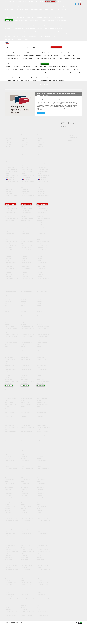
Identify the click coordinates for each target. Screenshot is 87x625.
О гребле (47, 6)
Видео (42, 36)
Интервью (8, 197)
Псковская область (54, 28)
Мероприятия (60, 17)
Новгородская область (9, 28)
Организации (63, 9)
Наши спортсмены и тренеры (11, 427)
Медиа (26, 20)
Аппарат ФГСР (9, 146)
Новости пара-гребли (16, 6)
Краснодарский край (21, 17)
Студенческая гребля (36, 4)
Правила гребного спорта (11, 342)
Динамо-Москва (9, 222)
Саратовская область (25, 33)
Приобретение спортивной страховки (51, 25)
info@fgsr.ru (71, 138)
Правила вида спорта (10, 165)
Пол (7, 423)
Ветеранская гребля (26, 4)
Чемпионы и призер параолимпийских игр (9, 411)
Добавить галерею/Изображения (10, 484)
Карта (60, 28)
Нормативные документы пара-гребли (28, 12)
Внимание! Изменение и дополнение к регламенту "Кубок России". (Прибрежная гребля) (56, 99)
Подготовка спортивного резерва (11, 172)
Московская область (9, 425)
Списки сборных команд (11, 169)
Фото (39, 36)
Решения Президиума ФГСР (12, 175)
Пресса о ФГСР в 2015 (11, 249)
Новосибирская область (19, 28)
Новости (41, 1)
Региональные (9, 193)
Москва (6, 408)
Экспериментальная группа (58, 4)
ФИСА (7, 140)
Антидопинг (44, 4)
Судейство (25, 1)
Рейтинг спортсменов (10, 210)
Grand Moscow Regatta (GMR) (10, 39)
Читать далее (41, 112)
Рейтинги (18, 14)
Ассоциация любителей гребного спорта (13, 4)
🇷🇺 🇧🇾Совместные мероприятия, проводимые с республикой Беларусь (12, 181)
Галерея (16, 31)
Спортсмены (65, 6)
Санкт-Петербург (34, 33)
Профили (8, 418)
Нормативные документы (11, 163)
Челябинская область (32, 36)
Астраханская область (25, 6)
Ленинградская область (19, 20)
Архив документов (10, 177)
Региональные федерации (12, 148)
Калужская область (48, 14)
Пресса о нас (7, 6)
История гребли (9, 266)
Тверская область (8, 36)
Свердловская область (58, 33)
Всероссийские (9, 189)
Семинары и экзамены (11, 158)
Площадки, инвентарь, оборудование (61, 14)
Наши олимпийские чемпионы (10, 269)
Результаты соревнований (10, 17)
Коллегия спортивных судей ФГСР (12, 153)
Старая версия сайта (21, 25)
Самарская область (48, 33)
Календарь (12, 12)
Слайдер (29, 14)
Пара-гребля (39, 25)
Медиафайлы (16, 33)
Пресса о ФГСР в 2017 (11, 245)
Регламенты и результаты (10, 25)
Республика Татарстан (51, 31)
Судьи (6, 1)
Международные (9, 191)
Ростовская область (8, 33)
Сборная (59, 1)
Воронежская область (19, 9)
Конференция (9, 142)
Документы (31, 1)
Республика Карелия (9, 31)
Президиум (57, 9)
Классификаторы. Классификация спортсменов (46, 17)
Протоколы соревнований (35, 20)
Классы (7, 420)
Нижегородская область (31, 25)
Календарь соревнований (61, 20)
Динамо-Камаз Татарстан (11, 224)
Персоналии (59, 31)
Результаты (7, 14)
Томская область (16, 36)
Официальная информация (12, 195)
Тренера (67, 12)
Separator (27, 9)
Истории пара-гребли (9, 9)
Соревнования (12, 1)
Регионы (39, 12)
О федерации (19, 1)
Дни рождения (39, 28)
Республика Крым (22, 31)
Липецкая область (50, 20)
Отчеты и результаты (10, 212)
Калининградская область (59, 12)
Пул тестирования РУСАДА (12, 520)
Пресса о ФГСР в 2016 (11, 247)
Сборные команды (10, 167)
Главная (36, 1)
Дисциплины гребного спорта (11, 263)
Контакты (24, 14)
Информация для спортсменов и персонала (11, 234)
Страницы (43, 20)
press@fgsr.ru (71, 140)
